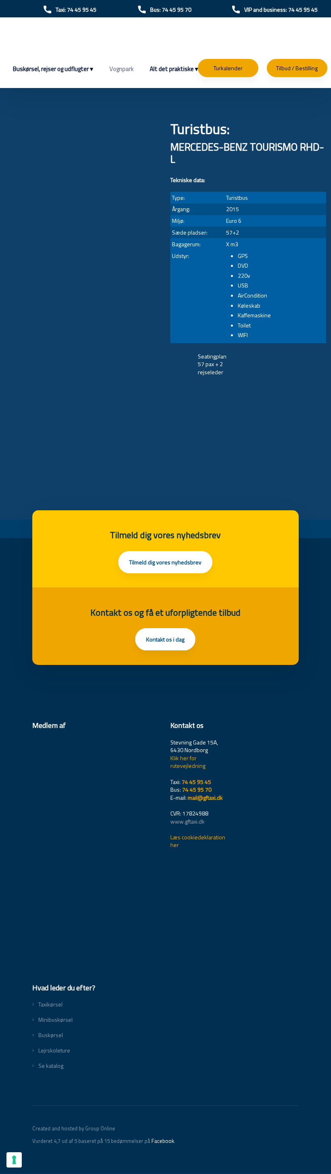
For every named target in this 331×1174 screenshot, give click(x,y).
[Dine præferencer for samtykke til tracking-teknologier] (14, 1160)
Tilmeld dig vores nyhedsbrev (165, 562)
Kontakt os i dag (165, 639)
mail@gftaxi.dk (205, 797)
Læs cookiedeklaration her (197, 841)
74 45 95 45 (196, 782)
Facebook (162, 1141)
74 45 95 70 (197, 789)
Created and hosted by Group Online (73, 1128)
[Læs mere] (96, 816)
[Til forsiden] (165, 40)
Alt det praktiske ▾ (174, 68)
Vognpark (121, 68)
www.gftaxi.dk (187, 821)
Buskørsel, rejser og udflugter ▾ (53, 68)
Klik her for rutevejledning (187, 762)
